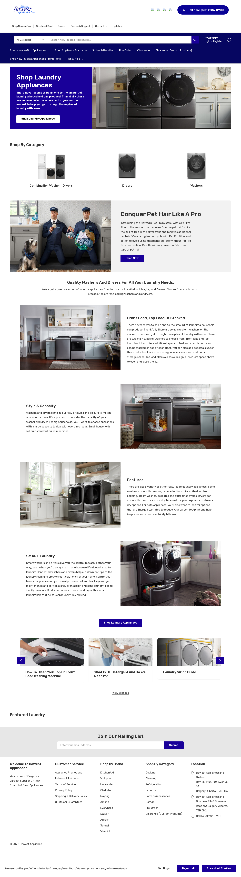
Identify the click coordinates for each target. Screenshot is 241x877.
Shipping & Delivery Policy (71, 796)
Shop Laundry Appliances (38, 118)
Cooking (151, 772)
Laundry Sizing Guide (179, 672)
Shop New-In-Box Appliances (28, 50)
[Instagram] (159, 10)
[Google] (165, 10)
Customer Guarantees (68, 802)
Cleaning (151, 778)
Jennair (105, 825)
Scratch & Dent (44, 26)
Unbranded (107, 784)
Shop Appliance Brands (69, 50)
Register (217, 41)
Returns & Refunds (67, 778)
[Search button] (195, 39)
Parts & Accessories (158, 796)
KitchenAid (107, 772)
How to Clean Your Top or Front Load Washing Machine (50, 674)
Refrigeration (154, 784)
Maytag (105, 796)
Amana (104, 802)
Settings (164, 868)
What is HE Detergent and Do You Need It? (120, 674)
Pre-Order (152, 807)
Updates (117, 26)
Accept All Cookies (219, 868)
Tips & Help (73, 59)
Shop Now (132, 258)
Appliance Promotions (68, 772)
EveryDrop (106, 807)
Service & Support (80, 26)
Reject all (188, 868)
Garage (150, 802)
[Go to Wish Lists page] (229, 39)
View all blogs (120, 692)
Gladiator (106, 790)
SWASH (104, 813)
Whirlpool (105, 778)
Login (208, 41)
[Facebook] (153, 10)
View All (105, 831)
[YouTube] (170, 10)
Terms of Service (65, 784)
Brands (61, 26)
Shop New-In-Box (21, 26)
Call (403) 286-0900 (208, 816)
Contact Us (101, 26)
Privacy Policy (63, 790)
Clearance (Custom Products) (164, 813)
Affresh (104, 819)
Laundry (151, 790)
